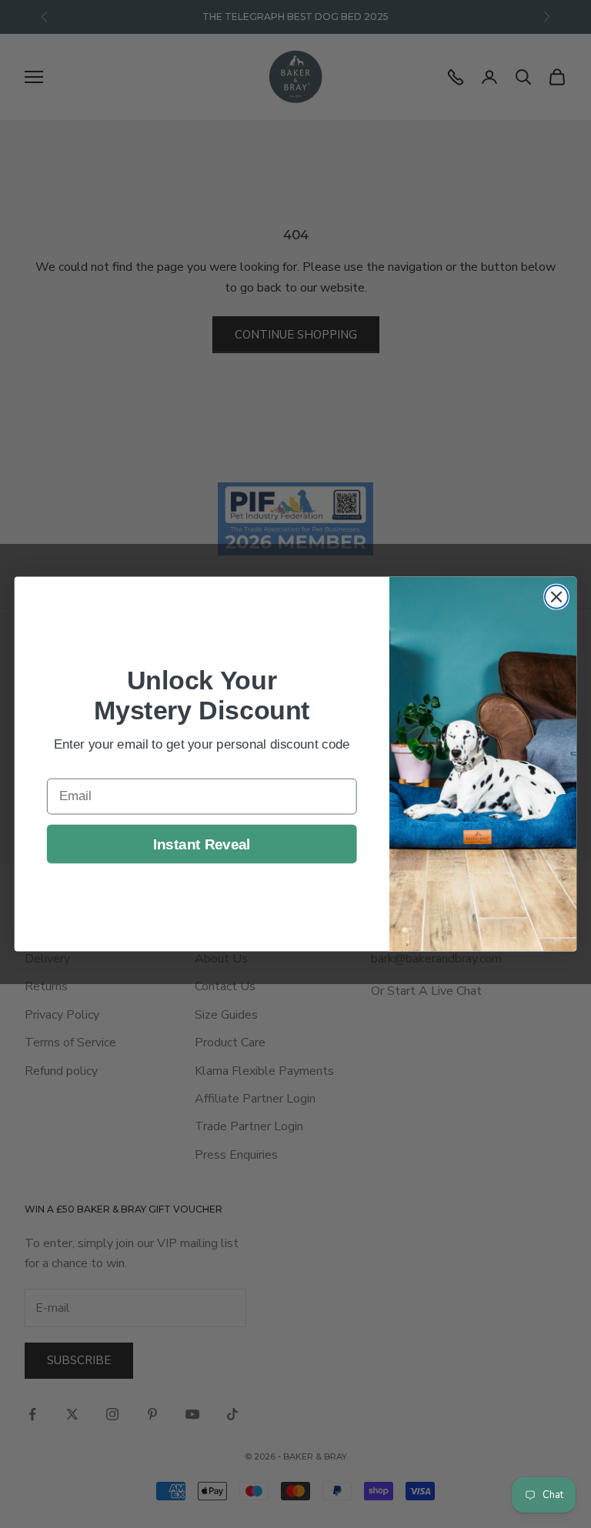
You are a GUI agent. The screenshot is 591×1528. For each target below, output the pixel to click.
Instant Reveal (202, 844)
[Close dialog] (556, 597)
